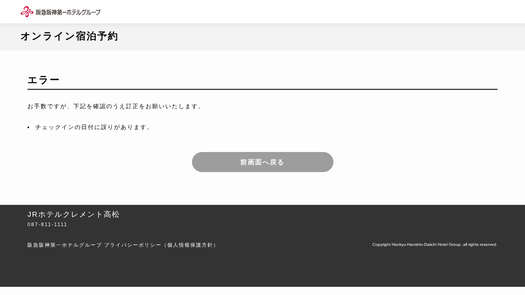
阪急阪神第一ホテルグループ (64, 245)
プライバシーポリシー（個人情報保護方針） (161, 245)
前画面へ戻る (262, 162)
